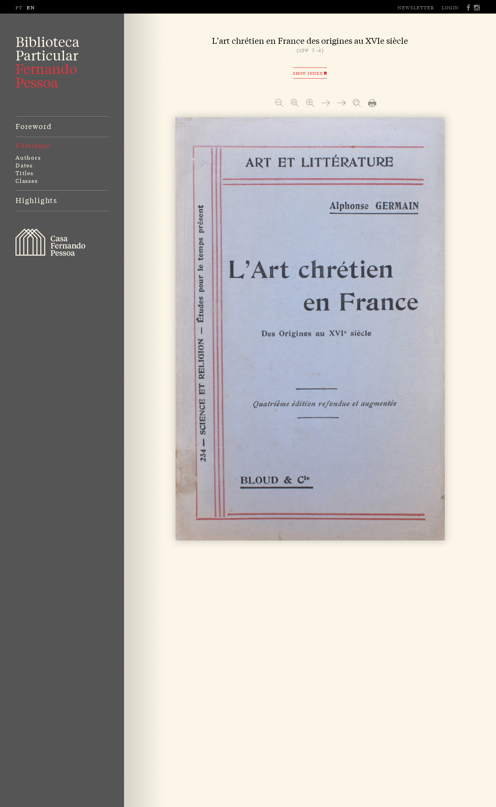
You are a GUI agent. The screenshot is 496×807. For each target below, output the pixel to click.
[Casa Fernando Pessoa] (50, 242)
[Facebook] (469, 7)
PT (19, 7)
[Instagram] (477, 7)
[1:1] (295, 103)
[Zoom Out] (279, 103)
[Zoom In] (310, 103)
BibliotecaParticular (47, 62)
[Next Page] (326, 103)
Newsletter (416, 7)
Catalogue (33, 145)
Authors (28, 157)
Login (450, 7)
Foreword (34, 126)
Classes (27, 180)
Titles (25, 173)
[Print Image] (372, 103)
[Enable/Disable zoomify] (357, 103)
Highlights (36, 200)
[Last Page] (341, 103)
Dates (24, 165)
